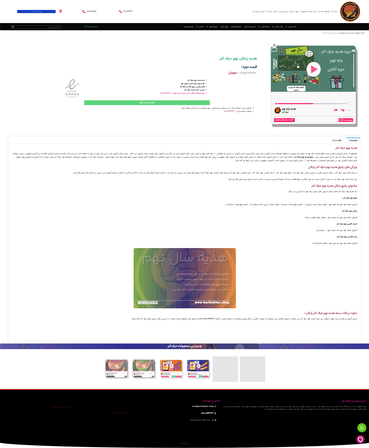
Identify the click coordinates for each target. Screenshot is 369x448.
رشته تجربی (292, 26)
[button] (274, 45)
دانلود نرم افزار (294, 11)
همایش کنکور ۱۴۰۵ (90, 26)
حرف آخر (334, 11)
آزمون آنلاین (224, 26)
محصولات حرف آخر (354, 33)
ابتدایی (201, 26)
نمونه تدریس (283, 11)
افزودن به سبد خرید (147, 102)
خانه (363, 33)
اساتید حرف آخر (271, 11)
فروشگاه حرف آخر (324, 11)
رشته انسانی (265, 26)
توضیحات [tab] (353, 140)
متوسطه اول (213, 26)
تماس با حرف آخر (259, 11)
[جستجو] (13, 27)
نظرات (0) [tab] (336, 140)
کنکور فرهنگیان (236, 26)
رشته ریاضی (279, 26)
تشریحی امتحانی (250, 26)
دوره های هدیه (188, 26)
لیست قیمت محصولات (308, 11)
